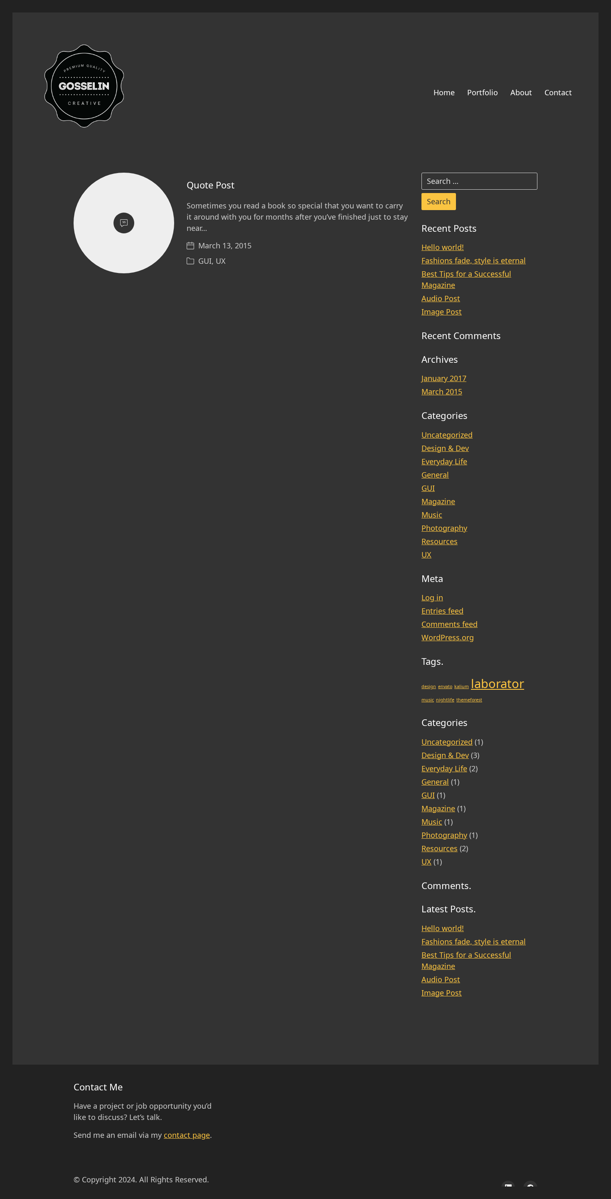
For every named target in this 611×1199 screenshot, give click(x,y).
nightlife (445, 700)
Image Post (441, 312)
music (427, 700)
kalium (461, 686)
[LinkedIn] (508, 1188)
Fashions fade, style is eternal (473, 260)
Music (431, 515)
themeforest (469, 700)
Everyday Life (444, 461)
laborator (497, 683)
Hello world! (442, 247)
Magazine (438, 501)
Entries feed (442, 611)
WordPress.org (447, 637)
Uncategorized (447, 435)
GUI (205, 261)
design (428, 686)
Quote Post (210, 184)
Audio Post (440, 298)
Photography (444, 528)
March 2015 (441, 391)
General (435, 475)
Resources (439, 541)
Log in (432, 597)
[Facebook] (530, 1188)
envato (445, 686)
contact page (187, 1135)
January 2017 (443, 378)
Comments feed (449, 624)
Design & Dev (445, 448)
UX (221, 261)
